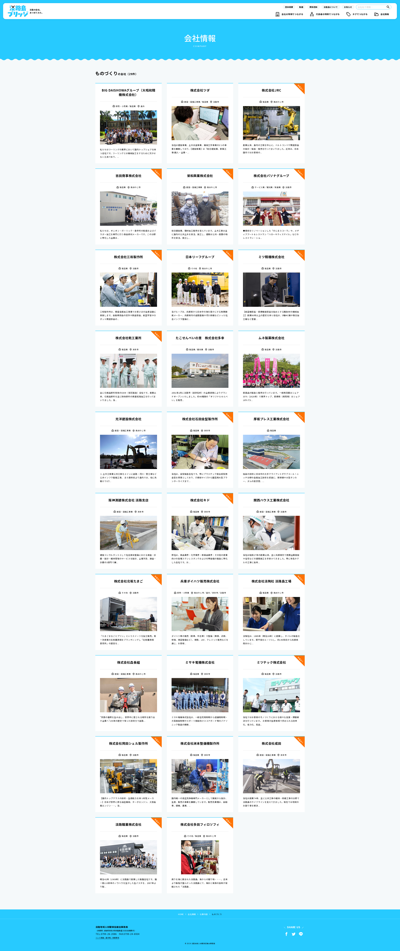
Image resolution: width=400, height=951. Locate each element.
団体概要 (289, 7)
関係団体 (314, 7)
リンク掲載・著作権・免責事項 (107, 937)
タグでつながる (360, 14)
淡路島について (331, 7)
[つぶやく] (293, 934)
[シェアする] (286, 934)
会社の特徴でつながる (292, 14)
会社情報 (384, 14)
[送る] (300, 934)
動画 (301, 7)
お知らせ (348, 7)
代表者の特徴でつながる (328, 14)
